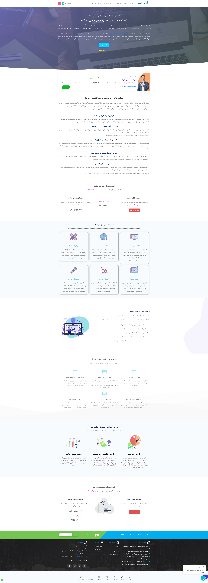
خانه (117, 546)
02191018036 (104, 50)
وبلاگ (99, 3)
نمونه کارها (94, 3)
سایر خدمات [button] (106, 3)
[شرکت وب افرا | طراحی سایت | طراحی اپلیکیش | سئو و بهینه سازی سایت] (143, 3)
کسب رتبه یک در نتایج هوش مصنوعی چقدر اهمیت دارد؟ (135, 562)
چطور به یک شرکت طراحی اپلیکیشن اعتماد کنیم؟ (137, 554)
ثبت (66, 87)
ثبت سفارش (99, 579)
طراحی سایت (121, 34)
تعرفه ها (107, 579)
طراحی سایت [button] (124, 3)
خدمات (122, 579)
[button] (59, 3)
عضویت (75, 535)
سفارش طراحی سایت (97, 549)
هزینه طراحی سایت (113, 554)
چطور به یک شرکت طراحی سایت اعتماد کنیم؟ (138, 551)
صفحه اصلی (131, 3)
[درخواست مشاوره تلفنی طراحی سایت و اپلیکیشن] (63, 3)
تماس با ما (115, 552)
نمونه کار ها (115, 579)
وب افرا (136, 205)
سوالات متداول (90, 579)
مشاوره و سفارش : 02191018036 (128, 86)
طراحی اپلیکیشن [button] (115, 3)
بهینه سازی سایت (98, 552)
